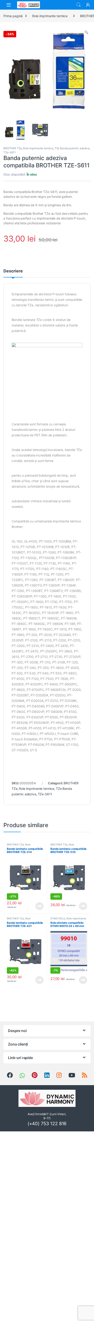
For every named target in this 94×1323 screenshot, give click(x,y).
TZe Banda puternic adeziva (72, 148)
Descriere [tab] (13, 271)
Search (78, 4)
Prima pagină (13, 16)
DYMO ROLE (57, 918)
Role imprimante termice (50, 16)
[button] (86, 32)
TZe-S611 (9, 152)
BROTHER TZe (12, 148)
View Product (38, 906)
